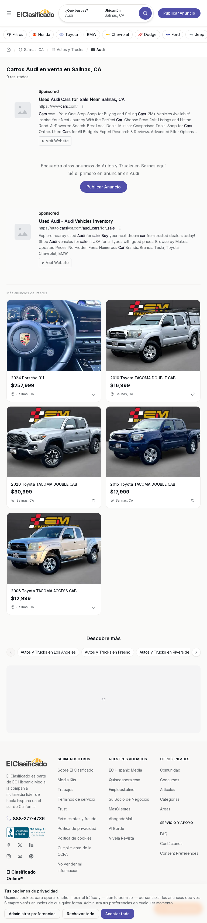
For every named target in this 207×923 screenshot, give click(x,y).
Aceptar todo (117, 913)
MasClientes (119, 809)
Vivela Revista (121, 838)
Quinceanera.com (124, 779)
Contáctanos (171, 843)
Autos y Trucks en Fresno (107, 652)
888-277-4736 (29, 818)
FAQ (163, 833)
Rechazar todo (80, 913)
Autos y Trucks (70, 49)
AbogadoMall (121, 818)
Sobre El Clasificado (76, 770)
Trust (62, 809)
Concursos (169, 779)
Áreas (165, 809)
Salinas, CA (34, 49)
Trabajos (65, 789)
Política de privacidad (77, 828)
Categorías (170, 799)
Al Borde (116, 828)
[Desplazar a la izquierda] (10, 652)
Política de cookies (75, 838)
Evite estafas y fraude (77, 818)
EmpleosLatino (121, 789)
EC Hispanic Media (125, 770)
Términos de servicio (76, 799)
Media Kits (67, 779)
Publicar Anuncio (179, 13)
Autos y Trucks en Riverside (164, 652)
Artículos (167, 789)
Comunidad (170, 770)
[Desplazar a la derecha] (196, 652)
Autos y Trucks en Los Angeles (48, 652)
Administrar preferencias (32, 913)
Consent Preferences (179, 853)
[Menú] (9, 13)
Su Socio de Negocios (129, 799)
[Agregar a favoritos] (93, 394)
